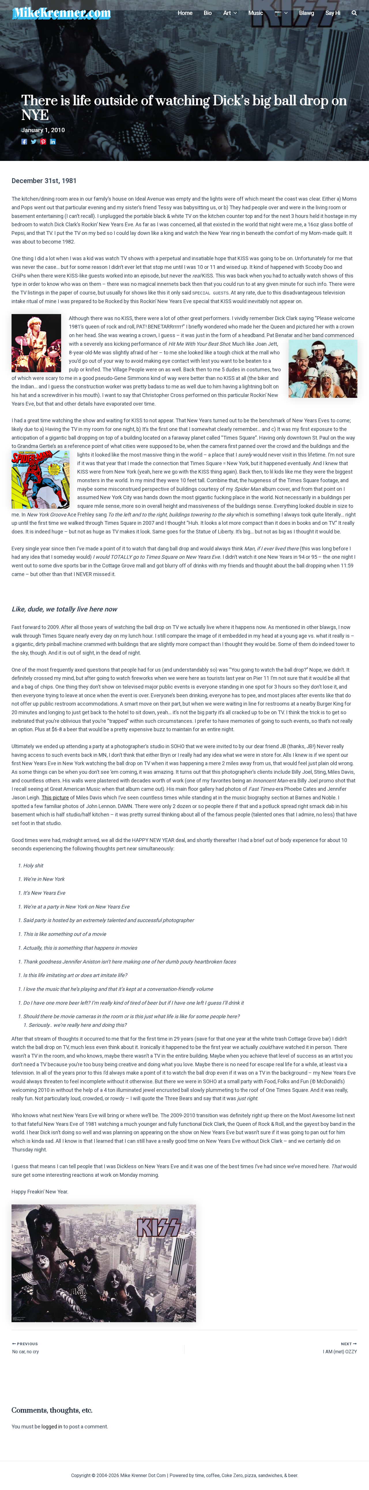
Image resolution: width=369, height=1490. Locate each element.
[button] (234, 13)
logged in (52, 1427)
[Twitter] (34, 141)
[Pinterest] (43, 141)
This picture (55, 798)
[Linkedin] (53, 141)
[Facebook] (24, 141)
